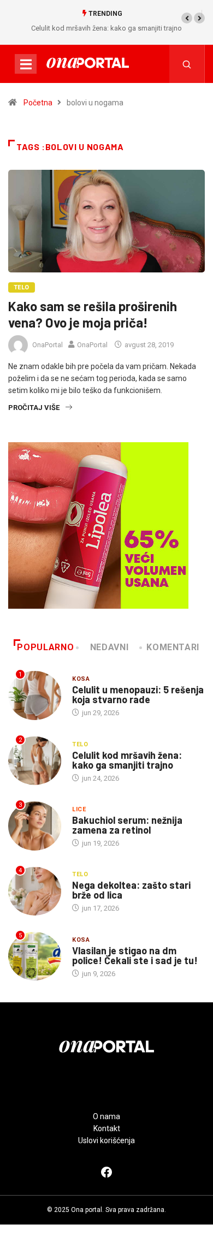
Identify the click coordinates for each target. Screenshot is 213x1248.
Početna (37, 102)
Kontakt (106, 1128)
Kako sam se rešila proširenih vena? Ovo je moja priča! (92, 314)
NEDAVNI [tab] (109, 647)
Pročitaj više (34, 407)
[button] (186, 18)
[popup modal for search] (187, 64)
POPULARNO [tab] (45, 647)
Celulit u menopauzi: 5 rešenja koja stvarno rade (138, 694)
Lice (79, 809)
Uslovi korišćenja (106, 1140)
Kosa (81, 678)
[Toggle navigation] (25, 64)
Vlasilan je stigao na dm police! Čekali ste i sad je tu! (135, 955)
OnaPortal (47, 345)
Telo (21, 287)
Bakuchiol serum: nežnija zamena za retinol (127, 825)
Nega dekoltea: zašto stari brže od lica (131, 890)
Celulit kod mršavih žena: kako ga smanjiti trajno (106, 28)
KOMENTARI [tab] (172, 647)
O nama (106, 1116)
